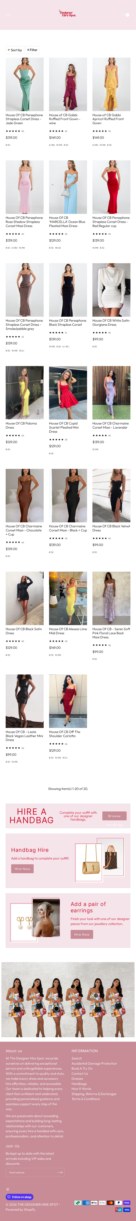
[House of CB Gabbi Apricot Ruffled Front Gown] (111, 84)
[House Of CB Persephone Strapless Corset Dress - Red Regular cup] (111, 187)
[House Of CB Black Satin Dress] (25, 598)
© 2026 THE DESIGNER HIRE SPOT (32, 1204)
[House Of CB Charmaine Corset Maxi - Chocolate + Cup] (25, 495)
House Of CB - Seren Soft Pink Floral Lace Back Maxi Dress (111, 633)
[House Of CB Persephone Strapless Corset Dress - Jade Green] (25, 84)
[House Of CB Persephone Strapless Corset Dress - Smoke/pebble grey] (25, 290)
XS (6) (58, 247)
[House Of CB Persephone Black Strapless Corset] (68, 290)
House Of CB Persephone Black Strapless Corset (67, 322)
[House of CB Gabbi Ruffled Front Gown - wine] (68, 84)
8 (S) (8, 145)
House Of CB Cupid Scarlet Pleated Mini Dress (64, 427)
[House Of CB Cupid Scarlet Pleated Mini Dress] (68, 393)
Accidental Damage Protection (94, 1063)
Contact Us (80, 1073)
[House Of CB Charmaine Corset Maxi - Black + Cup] (68, 495)
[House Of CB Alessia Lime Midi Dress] (68, 598)
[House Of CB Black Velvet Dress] (111, 495)
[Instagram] (8, 1189)
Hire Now (22, 869)
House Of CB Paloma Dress (21, 425)
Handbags (79, 1084)
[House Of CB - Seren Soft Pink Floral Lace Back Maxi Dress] (111, 598)
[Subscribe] (60, 1172)
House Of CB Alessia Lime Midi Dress (68, 631)
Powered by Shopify (20, 1209)
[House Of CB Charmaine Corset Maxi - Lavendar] (111, 393)
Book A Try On (82, 1068)
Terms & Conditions (86, 1099)
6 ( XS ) (66, 346)
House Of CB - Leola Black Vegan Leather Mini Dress (24, 736)
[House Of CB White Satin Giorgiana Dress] (111, 290)
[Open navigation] (8, 14)
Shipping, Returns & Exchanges (94, 1094)
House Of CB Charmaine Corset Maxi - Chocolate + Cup (24, 530)
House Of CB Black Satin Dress (24, 631)
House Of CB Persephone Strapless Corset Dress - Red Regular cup (111, 221)
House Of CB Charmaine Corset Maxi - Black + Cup (68, 528)
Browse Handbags (114, 817)
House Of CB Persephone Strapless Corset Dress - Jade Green (24, 119)
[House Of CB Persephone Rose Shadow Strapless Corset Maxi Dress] (25, 187)
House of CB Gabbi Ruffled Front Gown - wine (64, 119)
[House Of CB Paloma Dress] (25, 393)
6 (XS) (52, 145)
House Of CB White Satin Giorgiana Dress (110, 322)
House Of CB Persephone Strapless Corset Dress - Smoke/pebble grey (24, 324)
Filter (34, 50)
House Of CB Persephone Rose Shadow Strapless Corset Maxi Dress (24, 221)
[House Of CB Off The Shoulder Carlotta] (68, 701)
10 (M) (59, 145)
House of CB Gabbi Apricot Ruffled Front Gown (108, 119)
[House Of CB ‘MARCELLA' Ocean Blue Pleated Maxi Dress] (68, 187)
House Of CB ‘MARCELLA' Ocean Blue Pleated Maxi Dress (67, 221)
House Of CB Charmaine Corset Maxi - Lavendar (110, 425)
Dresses (77, 1078)
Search (77, 1058)
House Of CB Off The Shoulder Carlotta (64, 734)
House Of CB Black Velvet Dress (111, 528)
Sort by (16, 50)
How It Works (81, 1088)
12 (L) (21, 350)
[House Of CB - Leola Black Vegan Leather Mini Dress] (25, 701)
